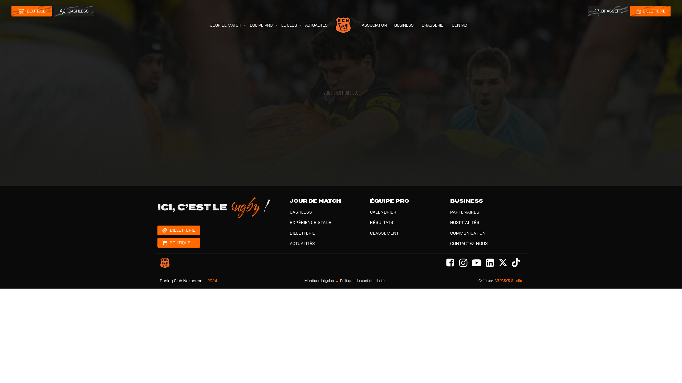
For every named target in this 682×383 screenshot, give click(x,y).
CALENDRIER (383, 212)
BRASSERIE (432, 25)
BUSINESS (404, 25)
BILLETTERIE (302, 233)
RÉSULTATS (381, 222)
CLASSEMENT (384, 233)
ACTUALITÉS (316, 25)
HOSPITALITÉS (465, 222)
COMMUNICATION (468, 233)
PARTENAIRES (465, 212)
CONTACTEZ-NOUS (469, 243)
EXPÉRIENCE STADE (310, 222)
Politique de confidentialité (362, 281)
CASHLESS (301, 212)
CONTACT (460, 25)
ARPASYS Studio (508, 281)
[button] (228, 25)
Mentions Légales (319, 281)
